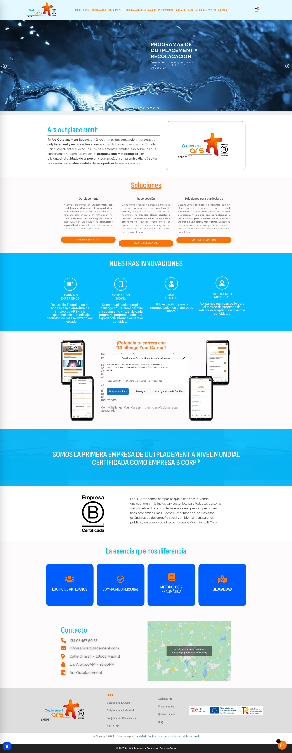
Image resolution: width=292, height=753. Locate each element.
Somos (86, 10)
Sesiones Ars (165, 699)
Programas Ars (166, 706)
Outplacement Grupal (118, 703)
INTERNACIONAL (165, 10)
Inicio (78, 10)
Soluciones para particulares (211, 10)
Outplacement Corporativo (106, 10)
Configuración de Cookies (169, 391)
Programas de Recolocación (141, 10)
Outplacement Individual (120, 710)
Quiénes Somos (166, 714)
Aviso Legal (192, 736)
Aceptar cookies (118, 391)
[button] (183, 358)
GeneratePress (168, 748)
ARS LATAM (113, 726)
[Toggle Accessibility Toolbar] (7, 746)
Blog (190, 10)
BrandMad (140, 736)
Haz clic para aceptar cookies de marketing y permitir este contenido (189, 651)
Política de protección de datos (166, 736)
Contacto (181, 10)
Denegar (141, 391)
